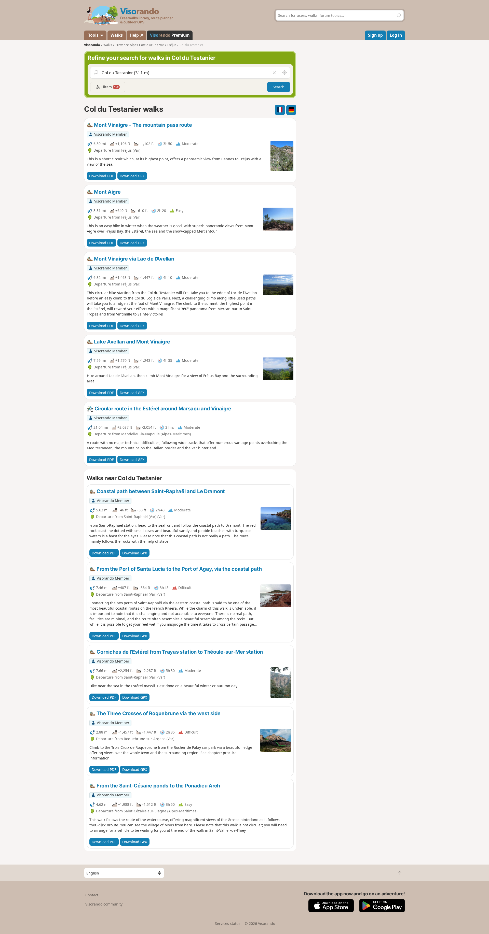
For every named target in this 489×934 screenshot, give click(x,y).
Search (278, 86)
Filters (109, 86)
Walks (117, 35)
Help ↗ (136, 35)
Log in (396, 35)
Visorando (92, 45)
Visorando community (104, 904)
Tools (93, 35)
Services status (227, 923)
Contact (91, 895)
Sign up (375, 35)
